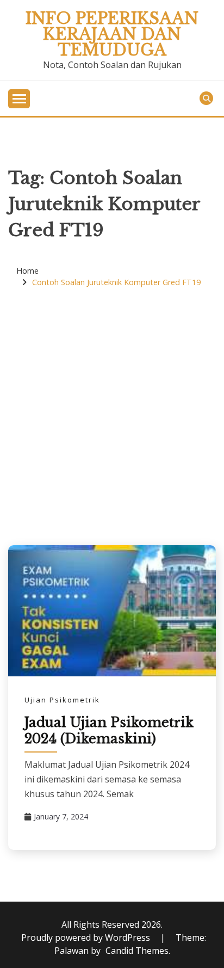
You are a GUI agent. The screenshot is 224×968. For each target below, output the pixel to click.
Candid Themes (137, 951)
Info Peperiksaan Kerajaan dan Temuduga (112, 34)
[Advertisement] (112, 417)
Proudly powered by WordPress (86, 938)
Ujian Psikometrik (62, 700)
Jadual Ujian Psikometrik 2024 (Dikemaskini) (109, 730)
